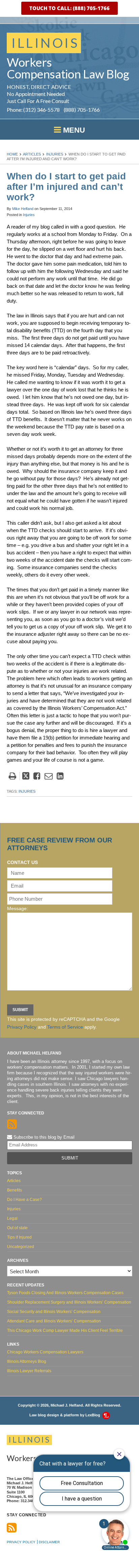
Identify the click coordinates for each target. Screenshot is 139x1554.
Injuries (54, 154)
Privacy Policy (21, 1027)
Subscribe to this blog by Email (43, 1137)
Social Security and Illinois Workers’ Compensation (54, 1311)
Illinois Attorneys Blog (26, 1361)
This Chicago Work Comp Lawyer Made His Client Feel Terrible (65, 1330)
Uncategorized (20, 1246)
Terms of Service (65, 1027)
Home (12, 154)
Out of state (17, 1227)
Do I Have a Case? (24, 1199)
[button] (69, 8)
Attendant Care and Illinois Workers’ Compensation (54, 1321)
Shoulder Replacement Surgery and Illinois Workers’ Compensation (69, 1302)
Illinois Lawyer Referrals (29, 1371)
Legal (12, 1218)
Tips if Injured (19, 1237)
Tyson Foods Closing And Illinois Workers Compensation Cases (65, 1292)
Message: (17, 908)
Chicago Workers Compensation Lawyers (45, 1352)
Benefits (14, 1190)
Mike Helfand (22, 209)
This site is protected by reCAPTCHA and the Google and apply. (63, 1023)
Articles (32, 154)
